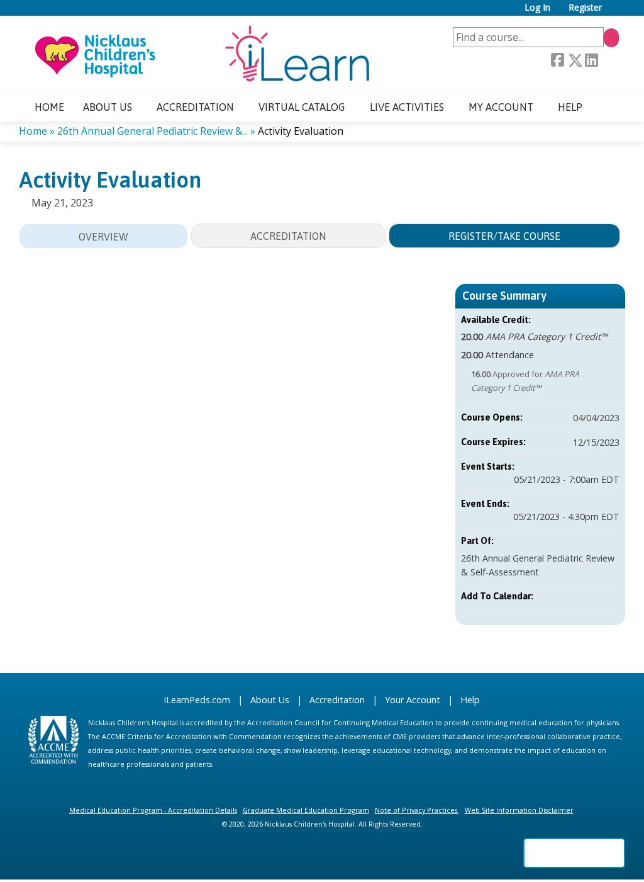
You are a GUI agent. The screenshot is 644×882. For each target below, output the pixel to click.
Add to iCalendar (593, 595)
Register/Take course (504, 236)
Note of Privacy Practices (416, 810)
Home (49, 107)
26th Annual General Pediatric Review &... (152, 131)
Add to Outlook (609, 596)
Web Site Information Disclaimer (519, 810)
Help (570, 107)
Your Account (412, 700)
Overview (103, 236)
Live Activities (407, 107)
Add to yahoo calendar (576, 596)
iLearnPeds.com (197, 700)
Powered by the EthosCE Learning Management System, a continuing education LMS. (574, 853)
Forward (608, 60)
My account (501, 107)
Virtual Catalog (301, 107)
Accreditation (195, 107)
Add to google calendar (560, 596)
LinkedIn (591, 60)
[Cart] (615, 12)
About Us (269, 700)
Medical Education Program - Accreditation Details (153, 810)
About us (107, 107)
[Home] (201, 55)
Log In (537, 8)
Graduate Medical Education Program (306, 810)
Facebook (557, 60)
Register (585, 8)
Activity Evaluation (300, 131)
